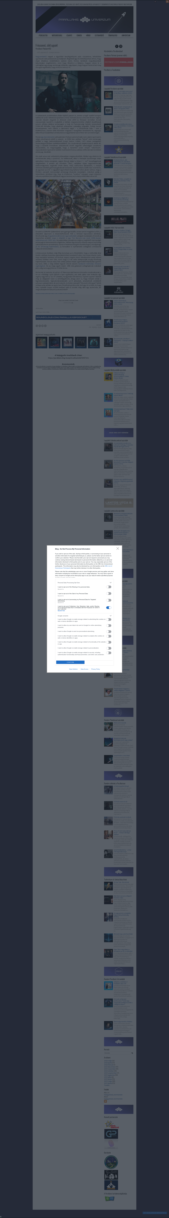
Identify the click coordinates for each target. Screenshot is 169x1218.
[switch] (108, 587)
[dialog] (84, 609)
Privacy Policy (95, 669)
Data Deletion (73, 669)
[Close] (118, 549)
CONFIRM (70, 662)
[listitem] (84, 583)
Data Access (84, 669)
